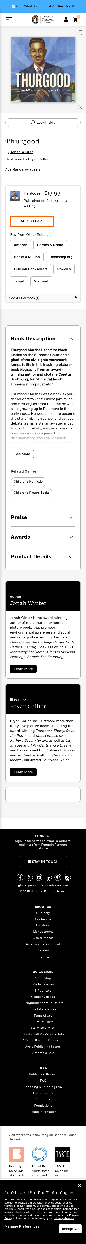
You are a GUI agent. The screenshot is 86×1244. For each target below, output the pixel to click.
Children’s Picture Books (31, 493)
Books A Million (27, 256)
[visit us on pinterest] (57, 877)
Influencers (43, 990)
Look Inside (45, 122)
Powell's (64, 269)
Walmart (41, 281)
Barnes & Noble (50, 244)
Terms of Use (43, 1015)
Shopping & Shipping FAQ (43, 1087)
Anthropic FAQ (43, 1053)
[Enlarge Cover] (80, 107)
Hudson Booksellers (30, 269)
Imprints (43, 956)
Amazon (20, 244)
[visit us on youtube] (39, 877)
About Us (43, 907)
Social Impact (43, 938)
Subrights (43, 1099)
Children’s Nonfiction (29, 481)
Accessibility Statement (43, 944)
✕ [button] (79, 1186)
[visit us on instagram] (67, 877)
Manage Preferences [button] (21, 1226)
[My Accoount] (66, 19)
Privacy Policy (43, 1022)
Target (19, 281)
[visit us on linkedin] (48, 877)
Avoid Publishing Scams (43, 1047)
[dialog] (43, 1212)
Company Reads (43, 997)
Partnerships (43, 978)
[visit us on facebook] (20, 877)
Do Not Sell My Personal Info (43, 1034)
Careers (43, 950)
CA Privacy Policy (43, 1028)
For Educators (43, 1093)
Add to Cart (32, 221)
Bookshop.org (61, 256)
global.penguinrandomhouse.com (43, 885)
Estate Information (43, 1112)
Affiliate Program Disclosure (43, 1040)
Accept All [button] (70, 1228)
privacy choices (64, 1218)
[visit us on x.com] (29, 877)
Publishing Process (43, 1074)
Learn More (25, 669)
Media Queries (43, 984)
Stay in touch (45, 861)
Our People (43, 919)
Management (43, 932)
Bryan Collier (39, 159)
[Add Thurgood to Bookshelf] (80, 32)
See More (22, 454)
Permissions (43, 1105)
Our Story (43, 913)
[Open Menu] (8, 19)
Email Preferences (43, 1009)
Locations (43, 925)
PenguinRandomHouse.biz (43, 1003)
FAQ (43, 1081)
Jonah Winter (21, 152)
